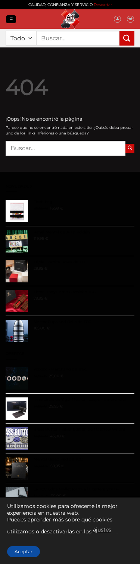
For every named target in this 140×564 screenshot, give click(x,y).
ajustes (102, 529)
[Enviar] (126, 38)
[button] (11, 19)
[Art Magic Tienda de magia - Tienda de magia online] (70, 19)
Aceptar (23, 551)
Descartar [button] (103, 5)
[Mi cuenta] (117, 19)
